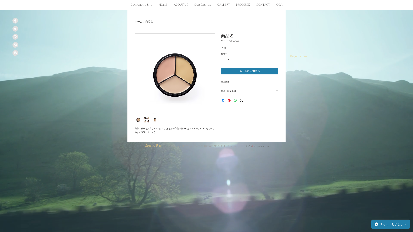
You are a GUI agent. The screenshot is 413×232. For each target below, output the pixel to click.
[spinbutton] (228, 60)
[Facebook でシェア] (223, 100)
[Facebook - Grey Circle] (15, 21)
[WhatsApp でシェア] (235, 100)
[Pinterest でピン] (229, 100)
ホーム (138, 21)
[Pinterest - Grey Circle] (15, 37)
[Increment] (233, 60)
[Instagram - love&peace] (15, 45)
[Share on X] (241, 100)
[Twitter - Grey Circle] (15, 29)
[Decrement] (224, 60)
